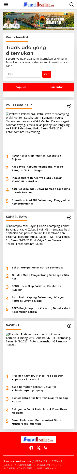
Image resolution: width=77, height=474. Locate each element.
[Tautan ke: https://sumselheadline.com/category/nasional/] (69, 326)
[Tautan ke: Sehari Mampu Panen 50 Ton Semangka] (38, 243)
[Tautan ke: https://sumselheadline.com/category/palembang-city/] (69, 105)
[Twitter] (38, 447)
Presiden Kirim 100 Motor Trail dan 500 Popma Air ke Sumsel (37, 377)
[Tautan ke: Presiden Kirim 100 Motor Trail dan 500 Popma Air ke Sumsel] (38, 352)
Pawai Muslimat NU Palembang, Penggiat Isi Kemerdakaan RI (40, 201)
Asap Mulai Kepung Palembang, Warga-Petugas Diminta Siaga (38, 168)
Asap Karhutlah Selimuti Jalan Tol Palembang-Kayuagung (34, 388)
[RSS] (45, 447)
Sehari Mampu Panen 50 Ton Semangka (38, 267)
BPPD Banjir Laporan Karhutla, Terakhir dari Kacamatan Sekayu (40, 310)
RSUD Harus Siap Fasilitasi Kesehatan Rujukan (36, 157)
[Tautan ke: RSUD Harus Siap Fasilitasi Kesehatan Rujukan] (38, 131)
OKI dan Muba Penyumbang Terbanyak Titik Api (40, 276)
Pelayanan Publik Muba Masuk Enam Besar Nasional (40, 411)
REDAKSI (57, 461)
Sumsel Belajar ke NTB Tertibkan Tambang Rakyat (40, 399)
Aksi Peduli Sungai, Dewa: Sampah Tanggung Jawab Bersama (41, 190)
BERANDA (41, 461)
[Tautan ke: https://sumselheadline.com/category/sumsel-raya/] (69, 217)
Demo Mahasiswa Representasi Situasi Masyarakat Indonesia (37, 422)
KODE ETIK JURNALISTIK (18, 464)
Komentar (56, 87)
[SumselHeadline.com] (39, 4)
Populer (21, 87)
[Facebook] (31, 447)
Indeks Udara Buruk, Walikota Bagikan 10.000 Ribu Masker (37, 179)
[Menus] (6, 4)
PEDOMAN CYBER (48, 464)
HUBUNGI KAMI (46, 468)
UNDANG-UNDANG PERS (18, 468)
